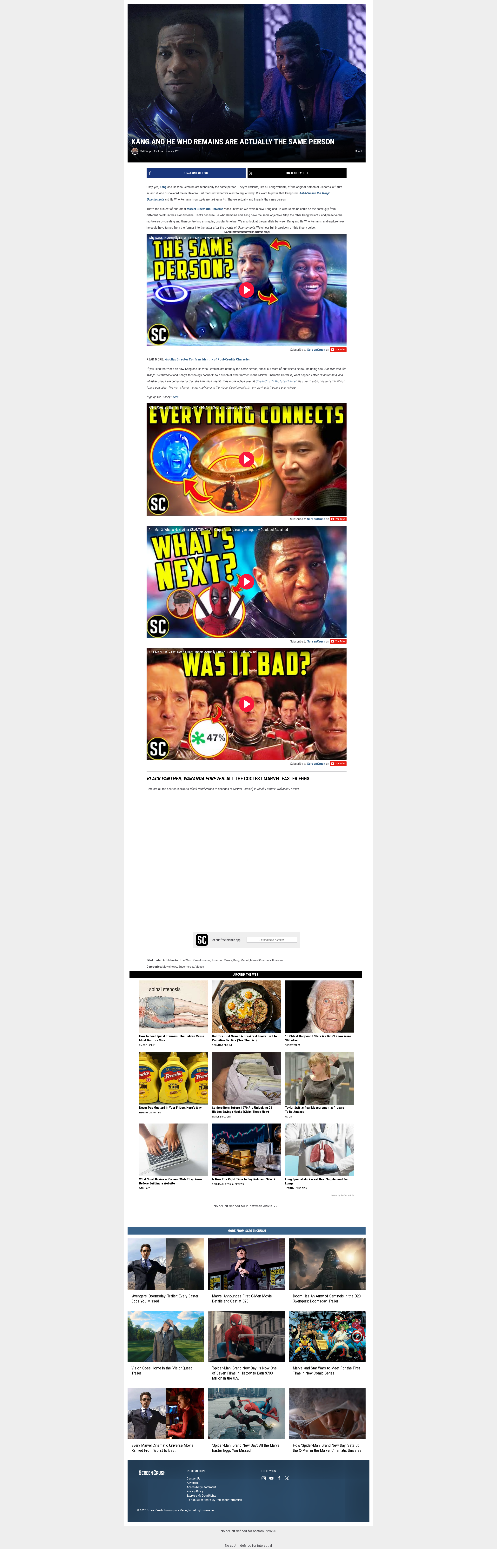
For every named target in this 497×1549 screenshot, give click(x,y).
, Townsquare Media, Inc (177, 1510)
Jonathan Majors (221, 960)
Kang (163, 187)
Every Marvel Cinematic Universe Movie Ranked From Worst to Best (162, 1448)
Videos (199, 966)
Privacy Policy (195, 1491)
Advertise (193, 1482)
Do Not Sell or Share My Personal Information (214, 1499)
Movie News (169, 966)
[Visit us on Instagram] (265, 1478)
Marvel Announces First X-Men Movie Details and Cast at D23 (242, 1298)
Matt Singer (146, 151)
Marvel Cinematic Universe (205, 209)
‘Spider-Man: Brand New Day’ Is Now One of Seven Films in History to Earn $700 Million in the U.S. (244, 1373)
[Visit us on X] (288, 1478)
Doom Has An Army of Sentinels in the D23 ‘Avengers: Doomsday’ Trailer (327, 1298)
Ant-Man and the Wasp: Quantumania (186, 960)
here (175, 397)
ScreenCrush (316, 350)
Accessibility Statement (201, 1487)
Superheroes (186, 966)
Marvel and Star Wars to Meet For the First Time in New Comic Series (326, 1370)
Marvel (245, 960)
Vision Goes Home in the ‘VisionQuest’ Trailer (162, 1370)
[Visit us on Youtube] (273, 1478)
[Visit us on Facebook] (281, 1478)
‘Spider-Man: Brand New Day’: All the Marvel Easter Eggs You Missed (246, 1448)
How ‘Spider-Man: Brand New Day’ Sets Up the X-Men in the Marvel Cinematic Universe (327, 1448)
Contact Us (193, 1478)
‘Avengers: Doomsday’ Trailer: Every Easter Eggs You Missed (164, 1298)
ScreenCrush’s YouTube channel (275, 381)
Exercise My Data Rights (201, 1495)
